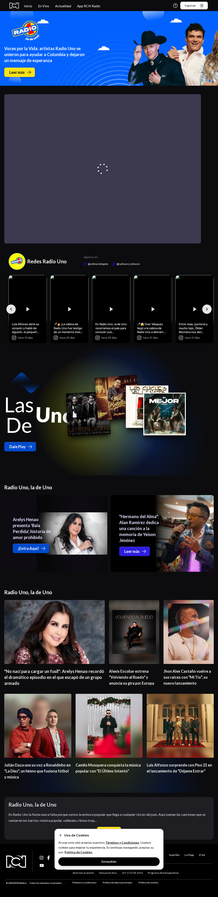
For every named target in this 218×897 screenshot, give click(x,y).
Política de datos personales (117, 882)
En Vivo (43, 6)
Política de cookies (148, 882)
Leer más (17, 72)
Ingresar (190, 5)
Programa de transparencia (163, 872)
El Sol (202, 854)
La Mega (189, 854)
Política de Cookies (78, 852)
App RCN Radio (88, 6)
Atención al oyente (83, 872)
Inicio (28, 6)
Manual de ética (108, 872)
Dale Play (17, 446)
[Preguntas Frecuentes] (175, 5)
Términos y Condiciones (122, 842)
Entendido (109, 861)
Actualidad (63, 6)
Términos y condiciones (84, 882)
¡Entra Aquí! (28, 548)
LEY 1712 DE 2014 (132, 872)
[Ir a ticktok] (42, 858)
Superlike (174, 854)
